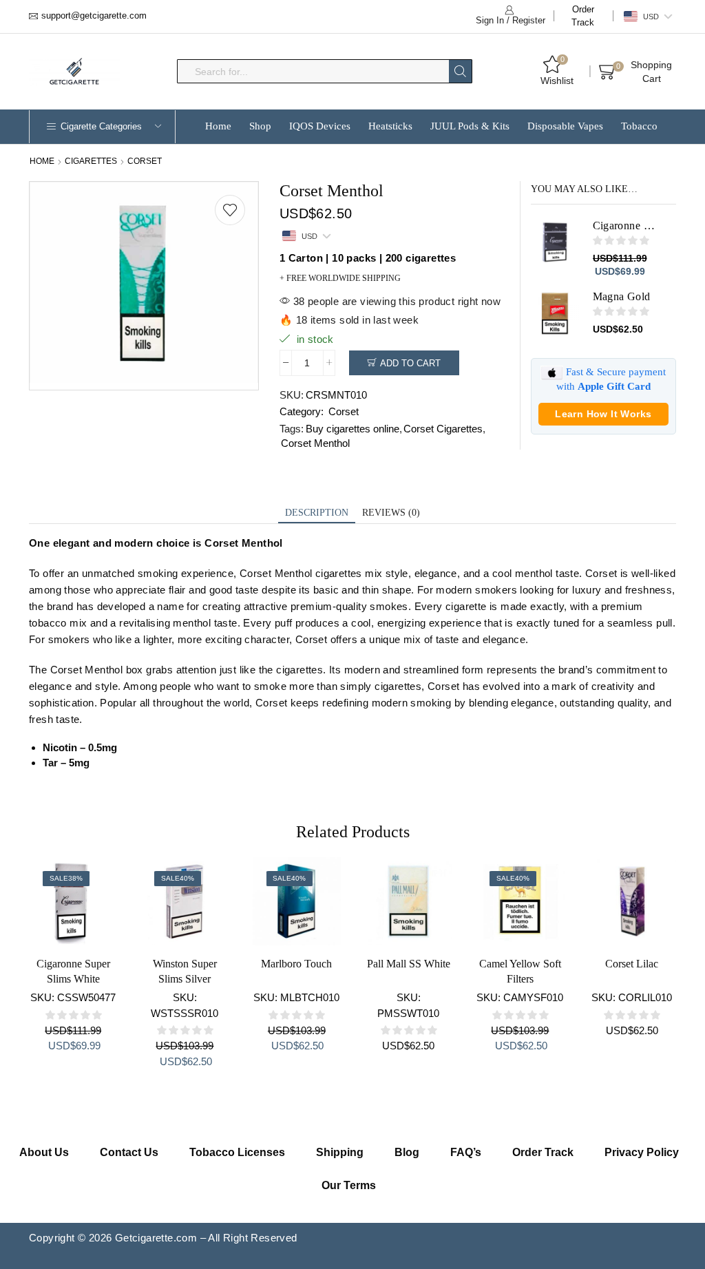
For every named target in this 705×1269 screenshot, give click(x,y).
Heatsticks (390, 126)
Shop (260, 126)
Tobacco (639, 126)
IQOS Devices (319, 126)
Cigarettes (91, 161)
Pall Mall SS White (408, 963)
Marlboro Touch (296, 963)
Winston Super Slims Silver (185, 971)
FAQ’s (465, 1152)
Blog (406, 1152)
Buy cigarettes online (352, 428)
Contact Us (129, 1152)
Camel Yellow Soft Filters (520, 971)
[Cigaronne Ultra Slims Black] (555, 242)
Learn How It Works (603, 413)
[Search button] (460, 71)
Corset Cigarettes (443, 428)
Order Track (582, 16)
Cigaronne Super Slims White (73, 971)
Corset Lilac (631, 963)
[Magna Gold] (555, 313)
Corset (144, 161)
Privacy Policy (641, 1152)
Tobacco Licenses (237, 1152)
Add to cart (410, 363)
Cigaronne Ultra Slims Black (626, 225)
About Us (44, 1152)
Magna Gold (622, 296)
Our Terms (349, 1185)
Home (218, 126)
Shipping (340, 1152)
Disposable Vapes (565, 126)
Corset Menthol (315, 443)
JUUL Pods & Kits (469, 126)
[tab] (316, 513)
